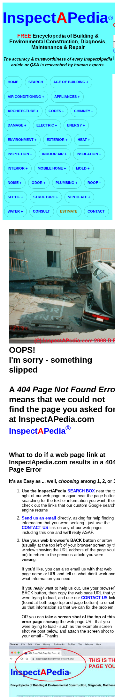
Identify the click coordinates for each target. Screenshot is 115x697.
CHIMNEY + (83, 111)
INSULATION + (89, 154)
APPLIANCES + (67, 96)
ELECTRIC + (46, 125)
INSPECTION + (20, 154)
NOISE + (14, 183)
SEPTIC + (15, 197)
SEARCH (35, 82)
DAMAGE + (17, 125)
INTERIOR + (17, 168)
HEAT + (84, 140)
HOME (13, 82)
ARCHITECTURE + (23, 111)
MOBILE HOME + (52, 168)
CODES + (56, 111)
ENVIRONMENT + (22, 140)
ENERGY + (76, 125)
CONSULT (41, 211)
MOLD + (82, 168)
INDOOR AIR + (54, 154)
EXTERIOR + (57, 140)
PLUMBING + (66, 183)
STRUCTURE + (45, 197)
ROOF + (94, 183)
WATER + (15, 211)
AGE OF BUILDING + (70, 82)
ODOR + (38, 183)
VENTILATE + (79, 197)
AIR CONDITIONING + (26, 96)
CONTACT (96, 211)
